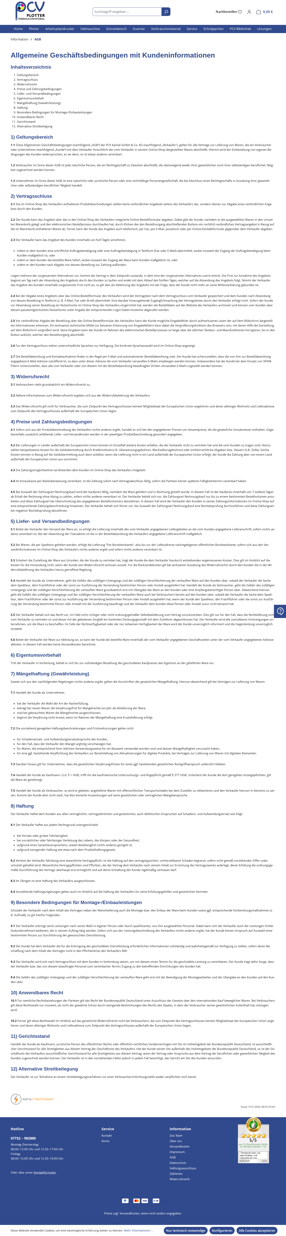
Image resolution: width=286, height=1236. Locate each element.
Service (108, 1129)
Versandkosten (179, 1146)
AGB (173, 1157)
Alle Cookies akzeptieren (257, 1230)
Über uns (176, 1141)
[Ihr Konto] (249, 12)
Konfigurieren (222, 1230)
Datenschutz (178, 1163)
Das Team (176, 1135)
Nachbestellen (227, 12)
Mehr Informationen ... (139, 1230)
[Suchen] (165, 11)
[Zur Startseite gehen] (30, 11)
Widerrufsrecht (180, 1179)
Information (180, 1129)
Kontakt (107, 1135)
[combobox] (127, 11)
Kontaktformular (45, 1172)
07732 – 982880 (23, 1138)
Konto (106, 1141)
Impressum (177, 1152)
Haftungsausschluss (183, 1168)
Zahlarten (176, 1174)
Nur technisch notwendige (185, 1230)
